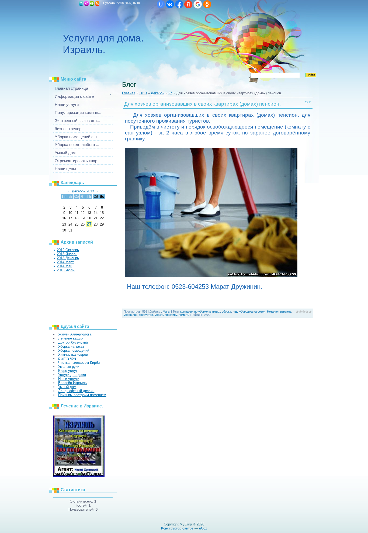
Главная (81, 3)
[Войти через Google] (197, 4)
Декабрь (157, 93)
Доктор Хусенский (73, 342)
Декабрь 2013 (83, 191)
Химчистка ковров (73, 354)
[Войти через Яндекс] (188, 4)
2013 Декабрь (68, 258)
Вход (92, 3)
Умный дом (67, 387)
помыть (184, 314)
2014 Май (64, 266)
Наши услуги (68, 379)
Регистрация (86, 3)
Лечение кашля (70, 338)
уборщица (130, 314)
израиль (285, 311)
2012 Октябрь (68, 250)
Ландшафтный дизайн (76, 391)
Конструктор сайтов (177, 528)
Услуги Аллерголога (74, 334)
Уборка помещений (73, 350)
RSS (97, 3)
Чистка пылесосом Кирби (79, 363)
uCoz (203, 528)
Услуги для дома (72, 375)
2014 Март (65, 262)
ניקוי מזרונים (67, 359)
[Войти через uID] (161, 4)
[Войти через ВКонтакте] (170, 4)
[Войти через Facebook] (179, 4)
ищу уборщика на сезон (249, 311)
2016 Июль (66, 270)
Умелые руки (68, 367)
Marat (166, 311)
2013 (143, 93)
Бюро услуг (67, 371)
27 (89, 224)
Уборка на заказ (71, 346)
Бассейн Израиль (72, 383)
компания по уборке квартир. (200, 311)
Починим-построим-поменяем (82, 395)
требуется (146, 314)
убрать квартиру (166, 314)
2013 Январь (67, 254)
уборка (226, 311)
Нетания (273, 311)
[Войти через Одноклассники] (207, 4)
